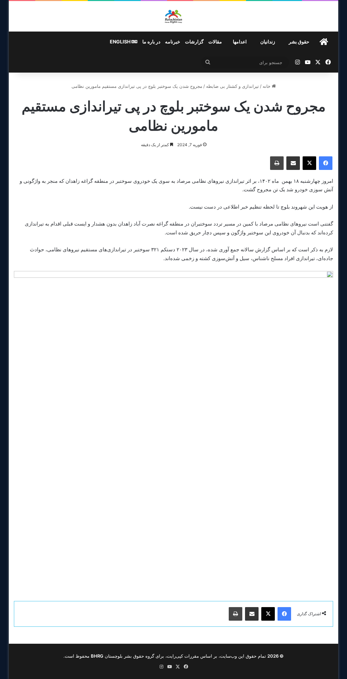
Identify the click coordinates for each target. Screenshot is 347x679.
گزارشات (194, 41)
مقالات (215, 41)
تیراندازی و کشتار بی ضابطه (232, 86)
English (120, 41)
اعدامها (240, 41)
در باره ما (151, 41)
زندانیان (267, 41)
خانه (267, 86)
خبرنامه (172, 41)
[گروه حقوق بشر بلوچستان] (174, 16)
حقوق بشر (299, 41)
